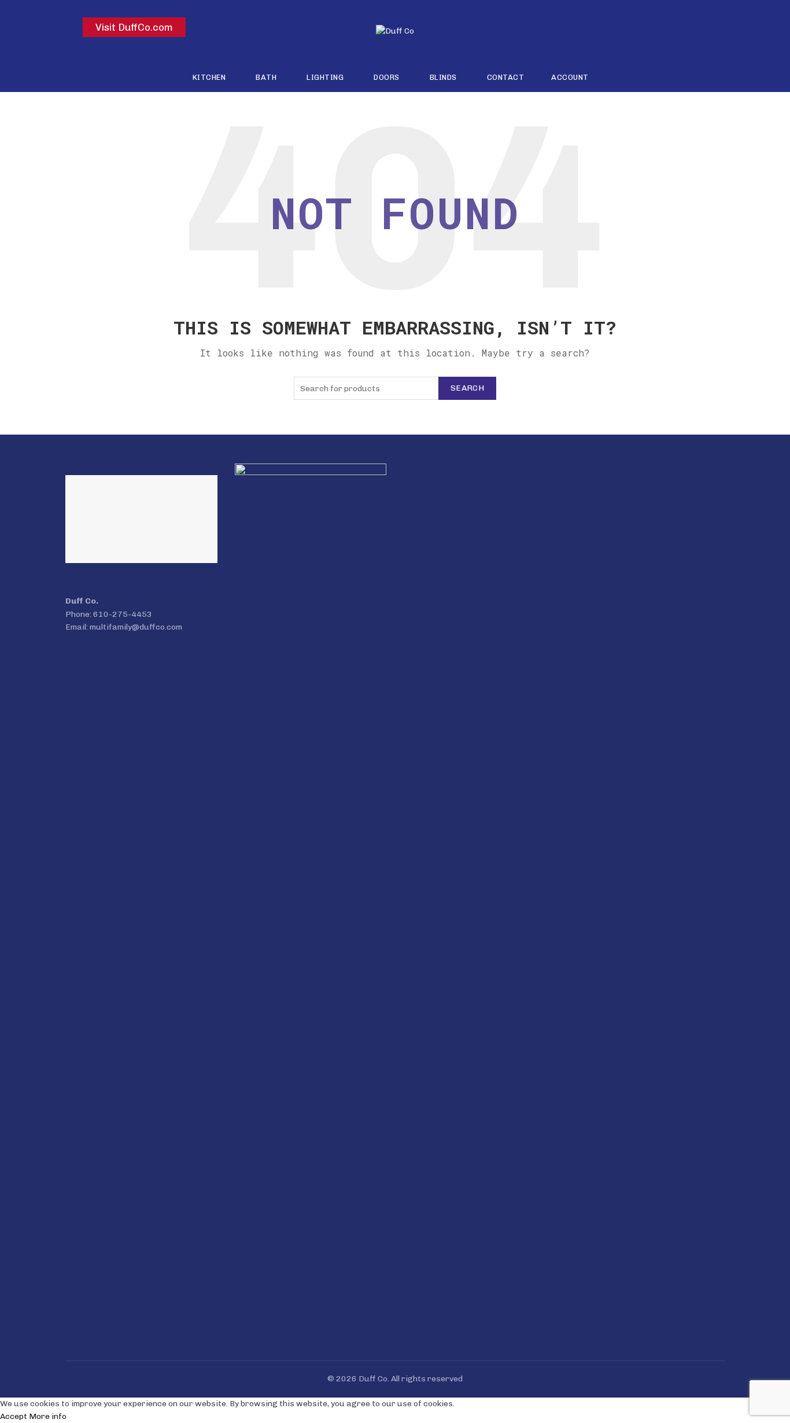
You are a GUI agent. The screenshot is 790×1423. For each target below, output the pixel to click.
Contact (506, 77)
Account (570, 77)
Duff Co (373, 1379)
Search (467, 388)
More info (48, 1416)
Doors (387, 77)
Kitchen (209, 77)
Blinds (443, 77)
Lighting (325, 77)
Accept (13, 1416)
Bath (266, 77)
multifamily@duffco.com (136, 627)
